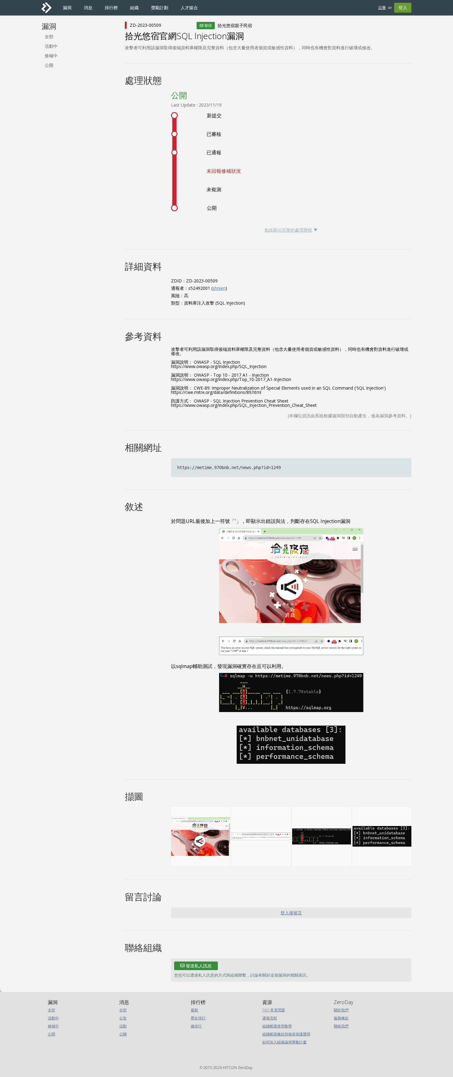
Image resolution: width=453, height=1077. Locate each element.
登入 (402, 7)
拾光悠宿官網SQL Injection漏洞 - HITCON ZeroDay (49, 8)
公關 (123, 1034)
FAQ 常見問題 (273, 1010)
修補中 (51, 56)
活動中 (51, 46)
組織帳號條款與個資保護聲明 (286, 1034)
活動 (123, 1026)
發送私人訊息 (198, 966)
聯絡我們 (341, 1026)
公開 (49, 65)
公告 (123, 1018)
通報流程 (269, 1018)
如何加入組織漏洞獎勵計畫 (284, 1042)
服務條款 (341, 1018)
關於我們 (341, 1010)
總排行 (196, 1026)
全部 (49, 36)
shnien (219, 288)
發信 (207, 25)
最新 (194, 1010)
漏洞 (49, 26)
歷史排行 (198, 1018)
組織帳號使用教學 (277, 1026)
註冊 (382, 7)
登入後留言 (291, 913)
